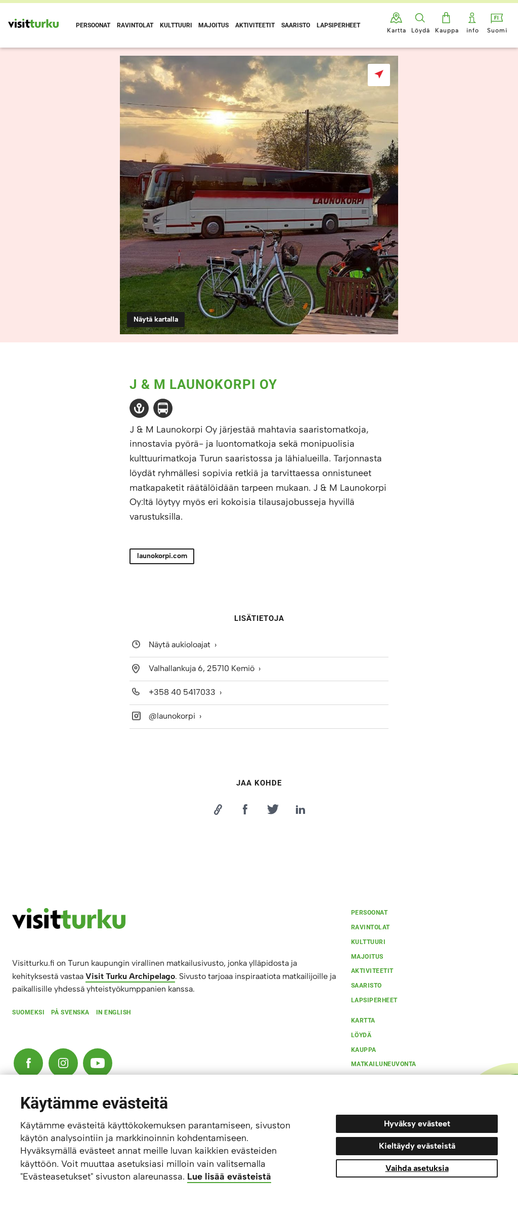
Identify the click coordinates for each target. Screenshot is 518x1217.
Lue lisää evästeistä (229, 1176)
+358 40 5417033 (182, 692)
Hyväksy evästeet (417, 1123)
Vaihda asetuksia (417, 1168)
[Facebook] (28, 1063)
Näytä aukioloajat (179, 645)
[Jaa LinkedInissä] (300, 809)
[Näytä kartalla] (379, 75)
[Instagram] (63, 1063)
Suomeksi (28, 1012)
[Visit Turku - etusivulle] (33, 23)
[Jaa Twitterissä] (273, 809)
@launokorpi (172, 716)
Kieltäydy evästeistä (417, 1146)
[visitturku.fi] (68, 926)
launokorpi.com (162, 556)
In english (113, 1012)
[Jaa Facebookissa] (245, 809)
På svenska (70, 1012)
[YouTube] (97, 1063)
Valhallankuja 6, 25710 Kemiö (201, 668)
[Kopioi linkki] (217, 809)
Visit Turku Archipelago (130, 976)
